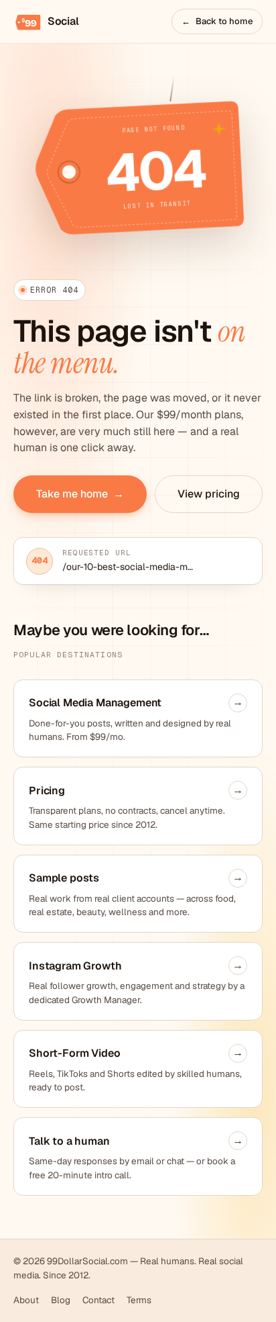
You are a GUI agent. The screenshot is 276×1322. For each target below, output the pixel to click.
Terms (139, 1300)
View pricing (209, 494)
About (26, 1300)
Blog (60, 1300)
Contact (98, 1300)
